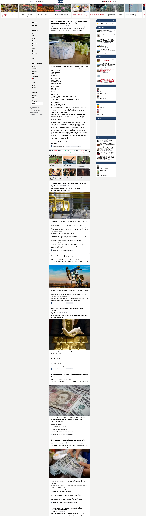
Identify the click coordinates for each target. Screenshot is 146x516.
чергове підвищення (62, 246)
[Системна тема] (32, 1)
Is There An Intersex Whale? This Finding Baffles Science (69, 165)
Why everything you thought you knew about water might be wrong (82, 165)
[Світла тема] (30, 1)
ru (115, 1)
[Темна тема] (35, 1)
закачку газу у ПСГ (71, 240)
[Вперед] (144, 11)
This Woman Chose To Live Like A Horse (55, 165)
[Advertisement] (106, 127)
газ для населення (82, 242)
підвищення (56, 247)
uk (113, 1)
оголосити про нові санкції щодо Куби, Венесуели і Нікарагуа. (67, 499)
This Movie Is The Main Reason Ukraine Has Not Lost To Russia (82, 177)
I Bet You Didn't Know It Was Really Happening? (68, 177)
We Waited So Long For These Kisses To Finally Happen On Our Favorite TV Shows (55, 178)
